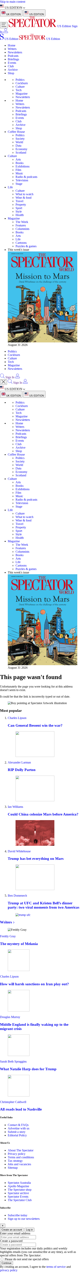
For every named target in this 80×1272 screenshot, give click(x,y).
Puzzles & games (26, 246)
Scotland (21, 152)
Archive (13, 69)
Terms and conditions (21, 1157)
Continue (6, 1263)
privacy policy (8, 1270)
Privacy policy (16, 1153)
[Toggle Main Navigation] (4, 25)
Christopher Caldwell (13, 1102)
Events (12, 62)
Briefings (13, 59)
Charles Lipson (17, 718)
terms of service (56, 1266)
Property (21, 204)
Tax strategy (15, 1160)
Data (18, 145)
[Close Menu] (3, 382)
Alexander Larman (19, 762)
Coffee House (16, 131)
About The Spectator (20, 1150)
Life (10, 187)
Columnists (22, 228)
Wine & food (23, 197)
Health (20, 215)
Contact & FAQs (18, 1125)
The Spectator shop (19, 1189)
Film (18, 170)
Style (19, 211)
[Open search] (2, 377)
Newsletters (15, 52)
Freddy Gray (8, 936)
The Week (22, 222)
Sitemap (13, 1167)
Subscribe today (17, 1215)
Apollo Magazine (18, 1186)
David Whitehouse (19, 851)
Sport (19, 208)
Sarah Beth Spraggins (13, 1061)
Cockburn (22, 83)
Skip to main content (12, 1)
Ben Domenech (17, 895)
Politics (20, 79)
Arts (18, 159)
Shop (11, 73)
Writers (12, 48)
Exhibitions (23, 166)
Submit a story (16, 1131)
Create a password (11, 1241)
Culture (20, 86)
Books (19, 163)
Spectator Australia (19, 1182)
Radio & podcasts (26, 176)
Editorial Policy (17, 1135)
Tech (19, 90)
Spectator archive (18, 1193)
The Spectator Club (20, 1200)
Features (21, 225)
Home (11, 45)
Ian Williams (15, 806)
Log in (29, 1229)
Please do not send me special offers (27, 1259)
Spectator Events (18, 1196)
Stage (19, 183)
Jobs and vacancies (19, 1164)
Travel (19, 201)
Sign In (9, 377)
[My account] (5, 32)
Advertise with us (18, 1128)
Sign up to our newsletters (24, 1218)
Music (19, 173)
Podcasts (13, 55)
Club (11, 66)
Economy (21, 149)
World (19, 142)
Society (20, 138)
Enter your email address (15, 1233)
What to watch (24, 194)
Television (22, 180)
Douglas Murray (10, 1017)
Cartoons (21, 242)
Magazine (22, 93)
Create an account (12, 1229)
